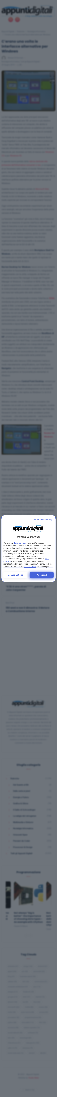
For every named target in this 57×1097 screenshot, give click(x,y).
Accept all (42, 575)
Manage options (15, 575)
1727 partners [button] (20, 543)
